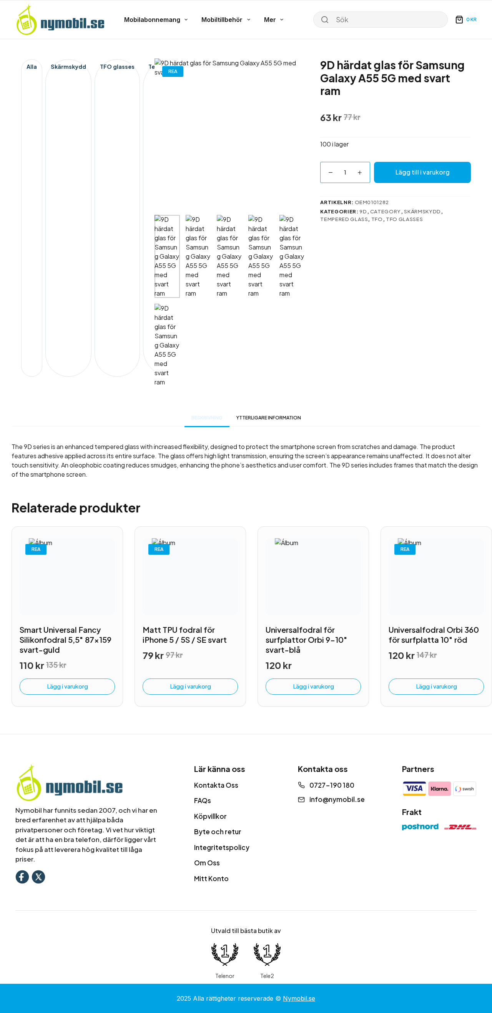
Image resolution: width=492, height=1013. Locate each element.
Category (385, 211)
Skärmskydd (68, 66)
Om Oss (207, 862)
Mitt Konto (211, 878)
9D (363, 211)
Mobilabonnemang (152, 19)
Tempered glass (344, 219)
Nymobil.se (299, 998)
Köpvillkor (210, 816)
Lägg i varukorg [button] (67, 686)
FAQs (202, 800)
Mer (270, 19)
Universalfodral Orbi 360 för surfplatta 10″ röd (434, 634)
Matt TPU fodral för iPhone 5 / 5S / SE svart (185, 634)
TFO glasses (117, 66)
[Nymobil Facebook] (22, 876)
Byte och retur (217, 831)
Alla (32, 66)
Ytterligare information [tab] (268, 418)
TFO (377, 219)
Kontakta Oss (216, 785)
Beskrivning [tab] (207, 418)
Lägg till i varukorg (423, 172)
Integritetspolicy (221, 847)
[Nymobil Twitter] (38, 876)
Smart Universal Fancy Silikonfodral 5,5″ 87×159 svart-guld (65, 639)
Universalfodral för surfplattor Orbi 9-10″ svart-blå (306, 639)
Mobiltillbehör (222, 19)
